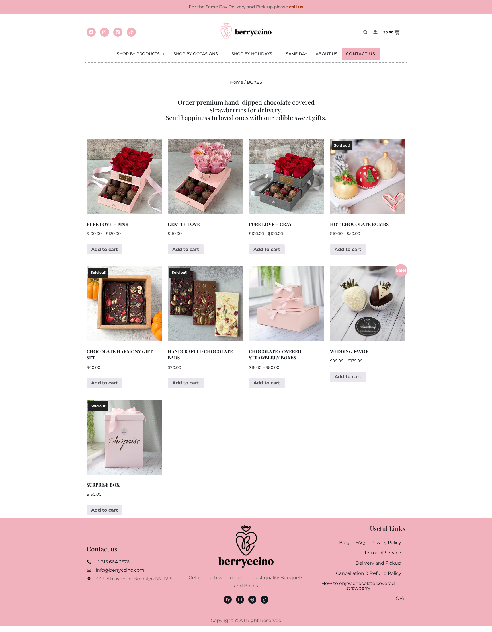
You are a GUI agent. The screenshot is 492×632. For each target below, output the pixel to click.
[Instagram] (104, 32)
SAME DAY (296, 53)
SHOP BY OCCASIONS (195, 53)
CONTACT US (360, 53)
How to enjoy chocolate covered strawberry (358, 586)
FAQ (360, 542)
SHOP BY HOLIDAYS (251, 53)
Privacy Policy (385, 542)
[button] (140, 54)
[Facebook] (91, 32)
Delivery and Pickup (378, 563)
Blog (344, 542)
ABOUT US (326, 53)
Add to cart (104, 249)
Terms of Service (382, 552)
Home (236, 82)
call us (296, 6)
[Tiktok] (131, 32)
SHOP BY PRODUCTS (138, 53)
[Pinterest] (117, 32)
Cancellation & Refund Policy (368, 573)
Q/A (400, 598)
